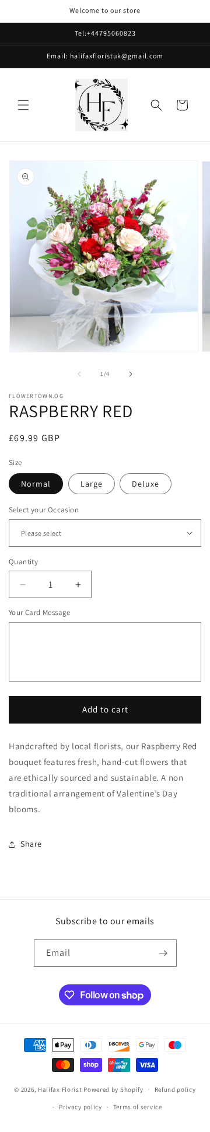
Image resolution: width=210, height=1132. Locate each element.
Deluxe (145, 483)
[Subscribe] (163, 953)
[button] (23, 105)
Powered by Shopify (113, 1089)
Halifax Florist (60, 1089)
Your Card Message (40, 612)
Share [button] (31, 843)
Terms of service (137, 1107)
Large (91, 483)
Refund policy (175, 1089)
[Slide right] (131, 374)
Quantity (23, 562)
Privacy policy (80, 1107)
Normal (36, 483)
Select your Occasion (44, 510)
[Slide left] (79, 374)
